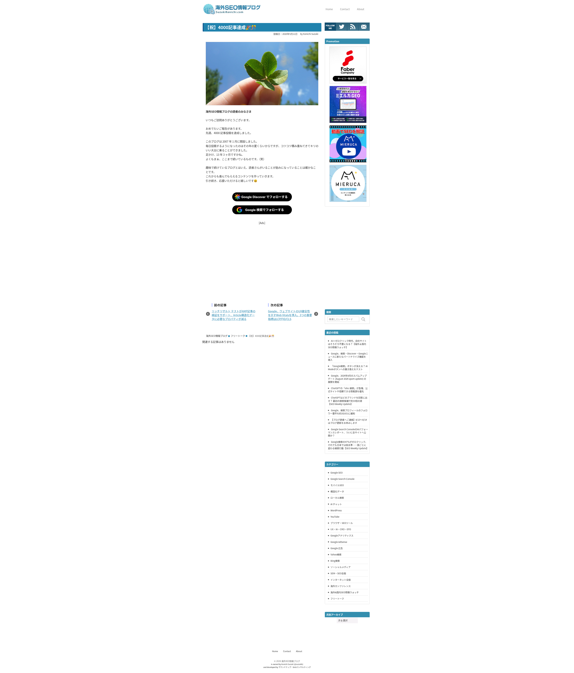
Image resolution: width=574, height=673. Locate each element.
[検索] (363, 319)
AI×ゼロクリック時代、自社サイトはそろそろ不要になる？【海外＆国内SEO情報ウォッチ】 (347, 344)
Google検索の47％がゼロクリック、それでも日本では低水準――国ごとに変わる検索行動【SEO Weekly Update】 (348, 445)
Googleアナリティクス (341, 535)
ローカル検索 (337, 497)
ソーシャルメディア (340, 567)
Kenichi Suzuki (287, 664)
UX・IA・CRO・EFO (340, 529)
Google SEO (336, 472)
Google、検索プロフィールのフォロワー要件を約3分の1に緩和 (347, 412)
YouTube (334, 516)
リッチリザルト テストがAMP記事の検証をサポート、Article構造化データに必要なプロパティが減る (233, 315)
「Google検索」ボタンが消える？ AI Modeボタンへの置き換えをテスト (348, 367)
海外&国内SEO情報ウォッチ (344, 592)
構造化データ (337, 491)
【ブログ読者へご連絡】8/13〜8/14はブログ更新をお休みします (347, 421)
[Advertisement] (262, 259)
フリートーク (238, 336)
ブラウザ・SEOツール (341, 522)
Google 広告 (336, 548)
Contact (287, 651)
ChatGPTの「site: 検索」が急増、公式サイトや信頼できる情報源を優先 (348, 389)
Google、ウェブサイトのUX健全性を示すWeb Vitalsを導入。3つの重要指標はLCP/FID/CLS (290, 315)
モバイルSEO (337, 485)
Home (275, 651)
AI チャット (336, 504)
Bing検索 (335, 560)
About (299, 651)
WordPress (336, 510)
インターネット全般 (340, 579)
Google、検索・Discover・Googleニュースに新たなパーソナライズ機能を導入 (348, 356)
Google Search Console (342, 478)
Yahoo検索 (335, 554)
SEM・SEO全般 (338, 573)
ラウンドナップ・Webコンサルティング (294, 667)
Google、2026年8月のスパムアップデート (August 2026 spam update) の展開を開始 (347, 378)
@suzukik (298, 664)
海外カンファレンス (340, 586)
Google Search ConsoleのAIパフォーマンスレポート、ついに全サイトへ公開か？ (348, 432)
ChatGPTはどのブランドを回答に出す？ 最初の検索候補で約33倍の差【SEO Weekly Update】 (347, 400)
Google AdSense (338, 541)
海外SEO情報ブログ (217, 336)
